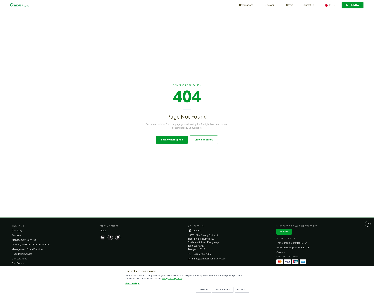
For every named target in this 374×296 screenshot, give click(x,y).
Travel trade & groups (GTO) (291, 243)
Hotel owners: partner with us (292, 247)
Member (284, 231)
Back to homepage (172, 139)
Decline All (203, 289)
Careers (280, 252)
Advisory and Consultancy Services (30, 244)
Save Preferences (222, 289)
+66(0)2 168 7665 (201, 254)
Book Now (352, 5)
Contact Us (308, 5)
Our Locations (19, 258)
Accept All (241, 289)
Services (16, 235)
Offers (289, 5)
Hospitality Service (22, 254)
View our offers (204, 139)
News (103, 230)
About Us (18, 226)
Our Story (17, 230)
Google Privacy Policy (172, 278)
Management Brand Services (27, 249)
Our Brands (18, 263)
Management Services (24, 240)
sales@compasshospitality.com (209, 258)
